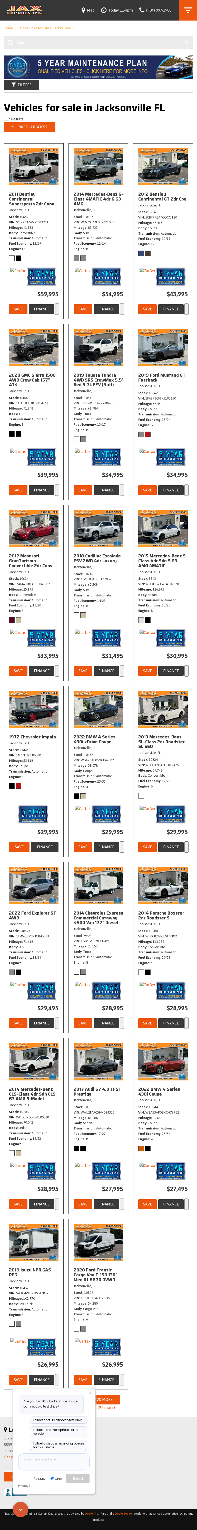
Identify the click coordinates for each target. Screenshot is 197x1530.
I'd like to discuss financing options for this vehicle (59, 1445)
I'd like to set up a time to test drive (57, 1420)
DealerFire (91, 1513)
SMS (41, 1478)
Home (9, 28)
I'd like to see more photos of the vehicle (56, 1432)
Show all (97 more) (98, 1407)
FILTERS (25, 85)
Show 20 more (98, 1399)
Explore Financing (57, 309)
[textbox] (54, 1461)
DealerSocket (124, 1513)
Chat (58, 1478)
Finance (42, 309)
